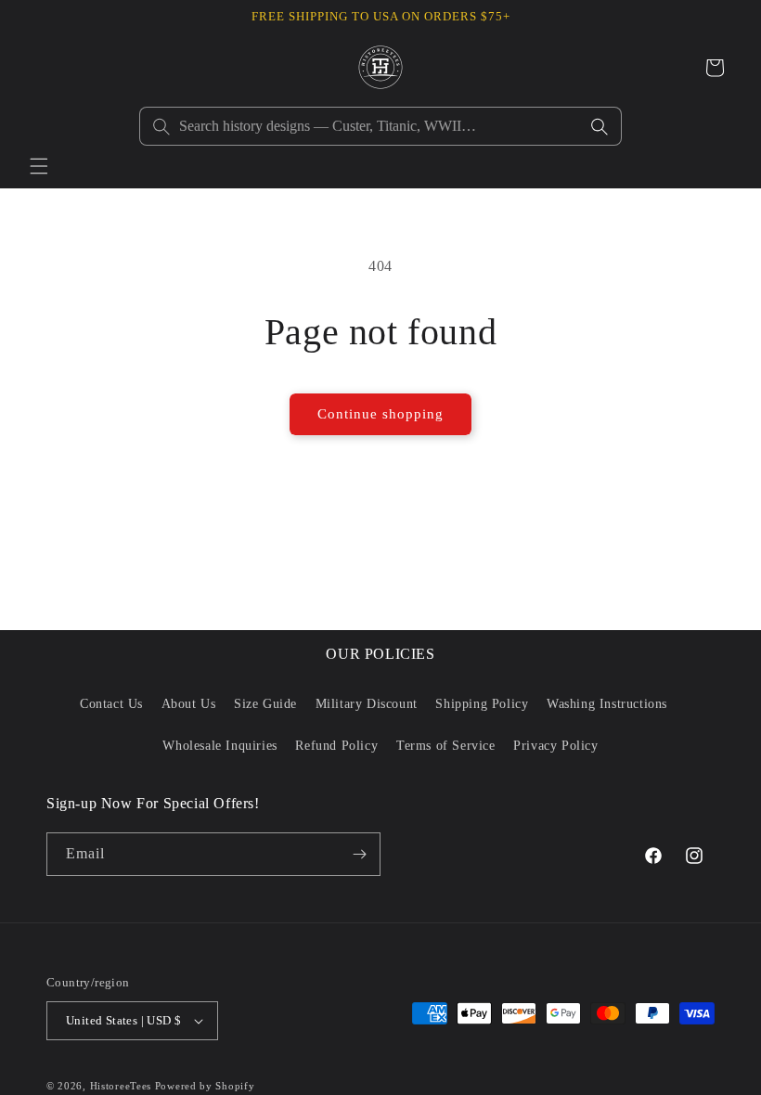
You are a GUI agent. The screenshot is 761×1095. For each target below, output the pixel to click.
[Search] (599, 126)
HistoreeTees (120, 1085)
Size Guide (265, 704)
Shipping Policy (481, 704)
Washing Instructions (607, 704)
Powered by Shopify (205, 1085)
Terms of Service (446, 746)
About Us (188, 704)
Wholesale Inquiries (219, 746)
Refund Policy (336, 746)
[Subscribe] (359, 854)
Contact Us (111, 704)
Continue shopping (380, 413)
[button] (39, 166)
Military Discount (367, 704)
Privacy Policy (555, 746)
